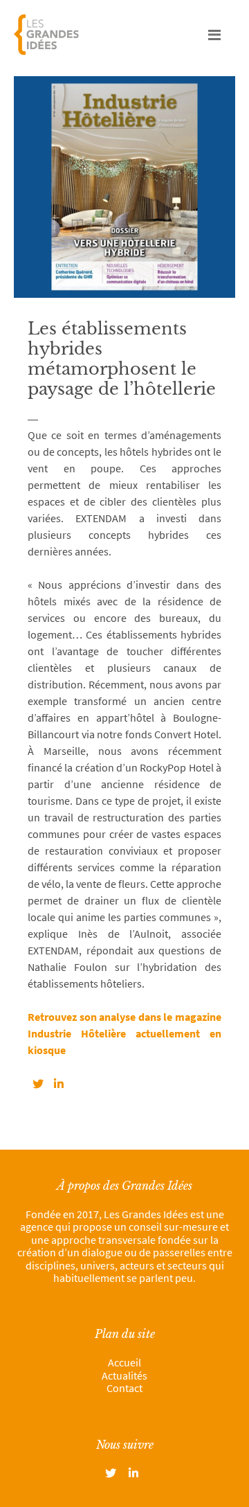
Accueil (124, 1362)
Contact (124, 1388)
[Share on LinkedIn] (58, 1083)
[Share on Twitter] (38, 1083)
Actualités (124, 1375)
